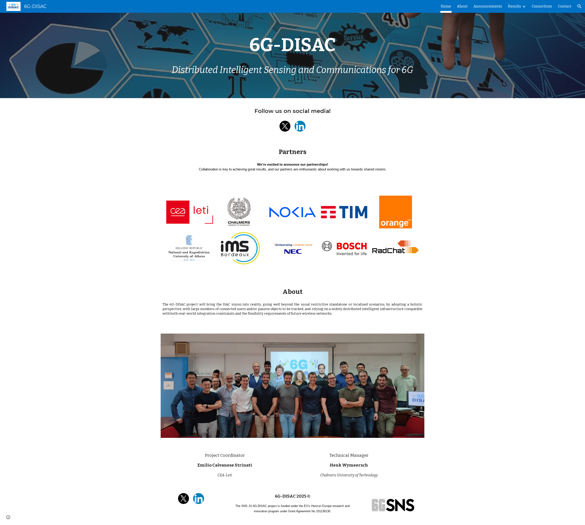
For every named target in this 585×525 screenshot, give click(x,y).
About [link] (462, 6)
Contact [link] (564, 6)
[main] (292, 45)
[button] (579, 6)
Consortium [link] (542, 6)
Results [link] (514, 6)
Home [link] (446, 6)
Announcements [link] (487, 6)
